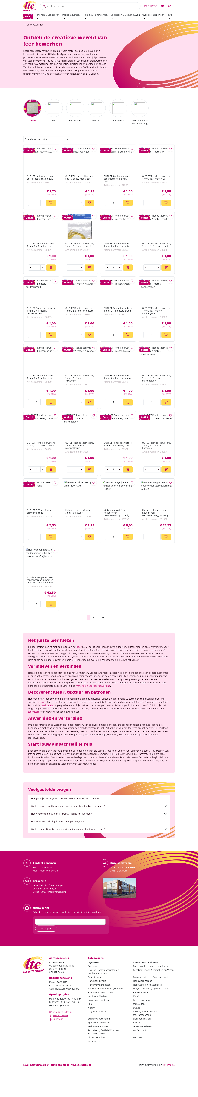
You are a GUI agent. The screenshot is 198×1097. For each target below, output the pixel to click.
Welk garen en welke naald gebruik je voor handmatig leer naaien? (68, 806)
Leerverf (96, 120)
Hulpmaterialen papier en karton (151, 988)
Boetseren (93, 966)
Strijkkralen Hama (98, 1026)
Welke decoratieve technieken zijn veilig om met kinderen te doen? (68, 829)
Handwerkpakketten (99, 985)
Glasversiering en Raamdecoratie (151, 977)
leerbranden (75, 120)
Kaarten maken (141, 992)
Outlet (28, 16)
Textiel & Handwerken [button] (95, 15)
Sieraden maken (142, 1018)
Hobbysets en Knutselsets (147, 985)
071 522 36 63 (60, 1015)
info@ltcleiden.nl (62, 1012)
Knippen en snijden (98, 1000)
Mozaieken (139, 1004)
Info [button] (170, 15)
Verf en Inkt (139, 1030)
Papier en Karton (97, 1011)
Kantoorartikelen (97, 996)
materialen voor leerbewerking (139, 122)
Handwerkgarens (142, 981)
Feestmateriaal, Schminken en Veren (153, 970)
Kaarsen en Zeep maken (101, 992)
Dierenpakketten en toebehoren (151, 966)
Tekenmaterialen (142, 1026)
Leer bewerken (141, 1000)
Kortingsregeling (59, 1065)
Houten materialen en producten (106, 988)
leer (54, 120)
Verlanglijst (162, 6)
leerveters (118, 120)
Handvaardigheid (97, 981)
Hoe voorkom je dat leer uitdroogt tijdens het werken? (61, 814)
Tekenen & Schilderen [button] (47, 15)
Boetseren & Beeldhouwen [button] (125, 15)
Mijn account (151, 5)
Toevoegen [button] (51, 203)
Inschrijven (46, 928)
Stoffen (137, 1022)
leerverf (42, 702)
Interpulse (169, 1065)
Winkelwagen (169, 6)
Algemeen (93, 962)
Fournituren (94, 977)
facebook (58, 1019)
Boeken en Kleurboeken (146, 962)
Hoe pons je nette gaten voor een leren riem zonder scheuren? (66, 798)
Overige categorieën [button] (153, 15)
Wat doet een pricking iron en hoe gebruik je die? (58, 821)
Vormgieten (94, 1041)
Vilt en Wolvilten (97, 1037)
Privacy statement (80, 1065)
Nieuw (91, 1008)
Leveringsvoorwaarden (36, 1065)
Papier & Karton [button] (71, 15)
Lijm (90, 1004)
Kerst (136, 996)
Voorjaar (137, 1037)
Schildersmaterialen (99, 1018)
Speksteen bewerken (99, 1022)
